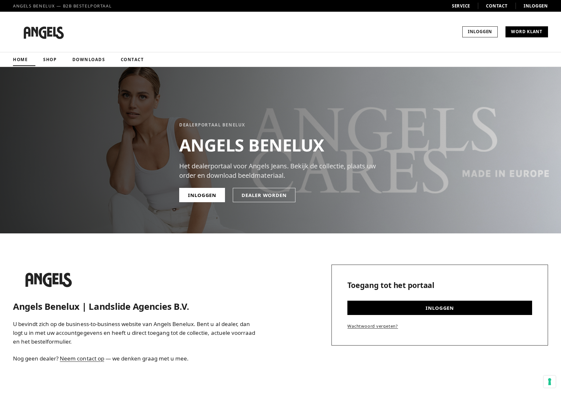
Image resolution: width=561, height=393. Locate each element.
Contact (496, 6)
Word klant (526, 31)
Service (461, 6)
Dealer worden (264, 195)
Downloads (88, 59)
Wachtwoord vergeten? (372, 326)
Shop (49, 59)
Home (20, 59)
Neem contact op (82, 358)
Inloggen (536, 6)
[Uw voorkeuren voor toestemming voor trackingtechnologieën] (549, 381)
